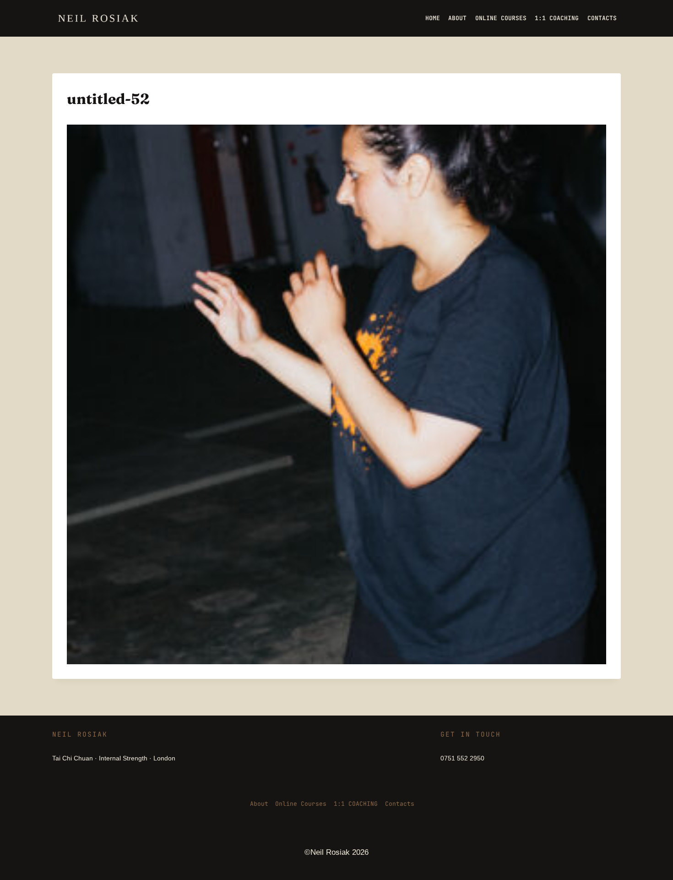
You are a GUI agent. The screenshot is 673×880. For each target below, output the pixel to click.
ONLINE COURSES (500, 18)
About (259, 804)
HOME (432, 18)
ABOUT (457, 18)
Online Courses (300, 804)
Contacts (399, 804)
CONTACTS (602, 18)
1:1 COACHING (557, 18)
